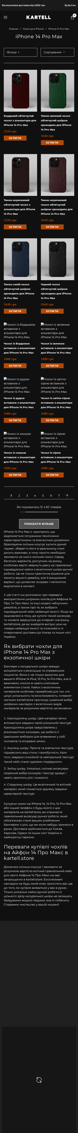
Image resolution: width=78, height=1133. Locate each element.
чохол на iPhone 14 (31, 803)
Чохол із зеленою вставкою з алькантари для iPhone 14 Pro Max (56, 348)
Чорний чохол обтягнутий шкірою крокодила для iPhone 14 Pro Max (56, 291)
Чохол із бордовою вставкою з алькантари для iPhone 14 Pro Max (19, 348)
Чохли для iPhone (33, 28)
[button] (15, 138)
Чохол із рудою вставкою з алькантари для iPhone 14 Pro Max (19, 403)
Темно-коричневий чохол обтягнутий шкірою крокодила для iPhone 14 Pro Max (57, 207)
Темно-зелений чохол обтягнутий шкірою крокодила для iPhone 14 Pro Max (56, 122)
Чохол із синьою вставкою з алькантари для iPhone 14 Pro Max (19, 457)
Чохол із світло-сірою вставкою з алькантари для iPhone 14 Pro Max (56, 403)
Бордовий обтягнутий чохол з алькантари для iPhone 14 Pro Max (20, 120)
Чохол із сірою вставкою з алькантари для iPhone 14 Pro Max (56, 457)
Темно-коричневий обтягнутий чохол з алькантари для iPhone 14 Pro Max (19, 207)
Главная (13, 28)
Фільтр (11, 52)
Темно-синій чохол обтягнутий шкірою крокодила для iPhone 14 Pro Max (19, 291)
